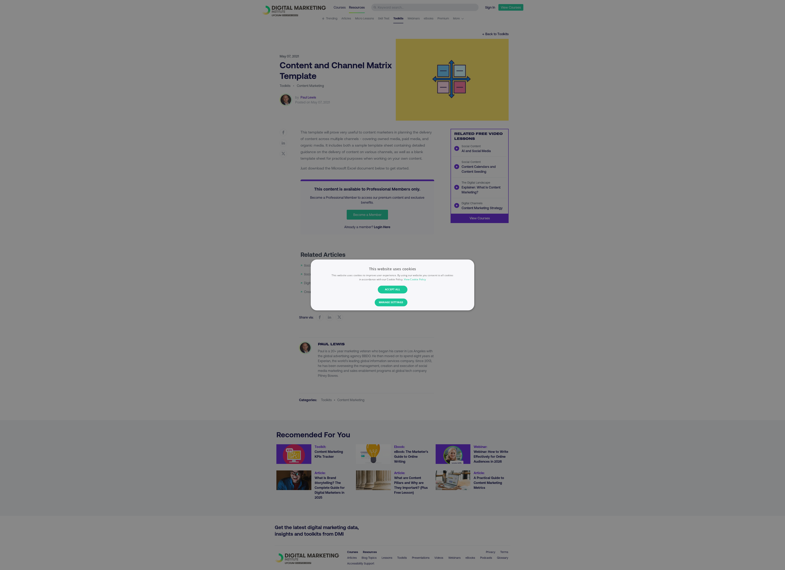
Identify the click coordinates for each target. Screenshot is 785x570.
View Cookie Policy (415, 279)
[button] (392, 302)
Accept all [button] (392, 289)
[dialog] (392, 284)
